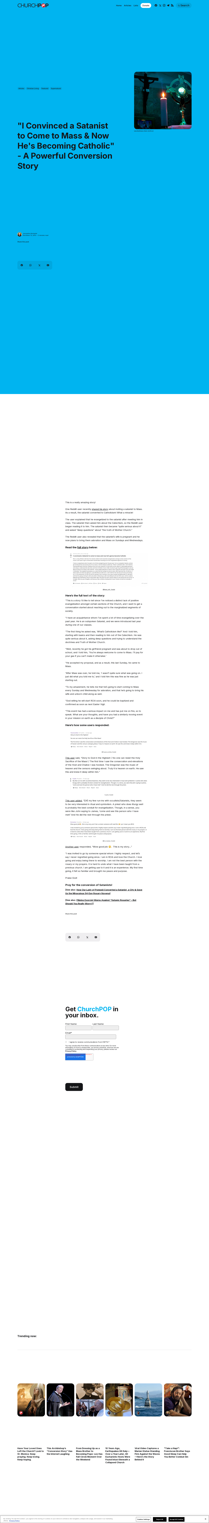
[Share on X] (39, 265)
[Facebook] (156, 5)
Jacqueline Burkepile (30, 233)
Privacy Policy (70, 1051)
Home (119, 5)
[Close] (205, 1519)
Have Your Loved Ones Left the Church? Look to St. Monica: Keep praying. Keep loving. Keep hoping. (30, 1454)
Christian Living (33, 88)
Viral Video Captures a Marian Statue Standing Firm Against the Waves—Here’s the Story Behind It (147, 1454)
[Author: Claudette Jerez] (50, 1412)
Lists (136, 5)
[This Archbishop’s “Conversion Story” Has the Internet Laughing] (60, 1399)
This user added (73, 800)
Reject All (159, 1519)
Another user (72, 846)
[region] (104, 1519)
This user (70, 758)
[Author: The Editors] (21, 1412)
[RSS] (172, 5)
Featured (44, 88)
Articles (127, 5)
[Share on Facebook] (21, 265)
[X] (160, 5)
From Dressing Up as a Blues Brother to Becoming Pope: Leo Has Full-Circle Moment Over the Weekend (89, 1454)
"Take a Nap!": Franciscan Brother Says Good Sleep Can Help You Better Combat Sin (177, 1452)
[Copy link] (48, 265)
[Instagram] (164, 5)
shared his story (100, 509)
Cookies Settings (143, 1519)
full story (82, 547)
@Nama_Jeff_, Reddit (109, 589)
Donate (145, 5)
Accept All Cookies (176, 1519)
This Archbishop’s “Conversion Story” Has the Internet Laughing (59, 1451)
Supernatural (56, 88)
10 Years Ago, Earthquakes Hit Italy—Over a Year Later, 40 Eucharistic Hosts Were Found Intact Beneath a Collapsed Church (117, 1455)
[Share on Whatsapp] (30, 265)
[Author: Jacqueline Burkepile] (19, 234)
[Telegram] (168, 5)
